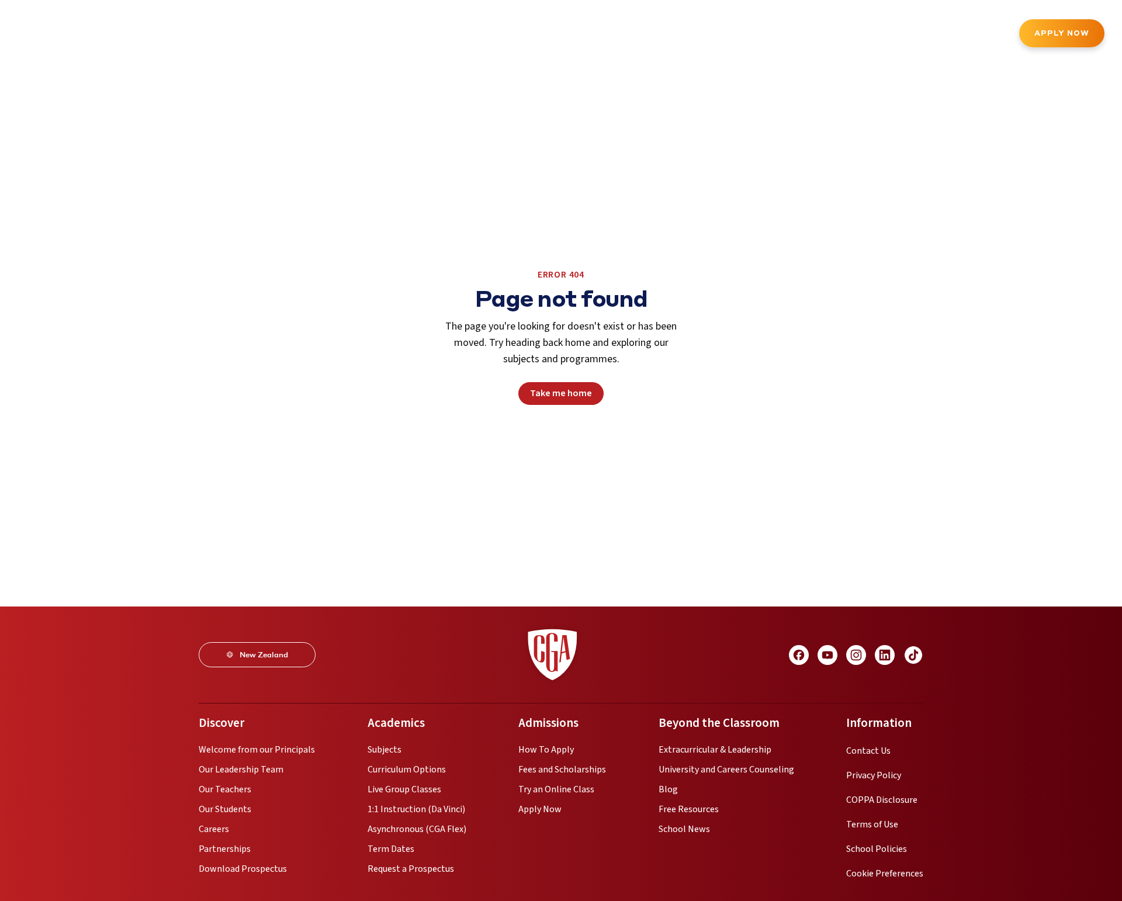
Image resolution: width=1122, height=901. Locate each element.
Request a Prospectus (411, 869)
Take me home (561, 393)
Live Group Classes (404, 789)
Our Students (225, 809)
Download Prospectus (243, 869)
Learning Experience (379, 34)
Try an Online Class (556, 789)
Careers (214, 829)
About (102, 34)
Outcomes (462, 34)
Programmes (161, 34)
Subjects (384, 749)
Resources (524, 34)
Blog (668, 789)
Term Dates (391, 849)
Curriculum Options (407, 769)
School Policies (876, 849)
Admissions (295, 34)
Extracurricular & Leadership (715, 749)
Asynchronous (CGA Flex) (417, 829)
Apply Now (1061, 33)
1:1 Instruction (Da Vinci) (416, 809)
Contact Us (868, 751)
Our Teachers (225, 789)
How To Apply (546, 749)
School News (684, 829)
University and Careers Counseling (726, 769)
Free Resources (689, 809)
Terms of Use (872, 824)
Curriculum (229, 34)
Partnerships (225, 849)
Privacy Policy (873, 775)
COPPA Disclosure (881, 800)
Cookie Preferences (884, 873)
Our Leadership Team (241, 769)
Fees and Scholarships (562, 769)
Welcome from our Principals (257, 749)
